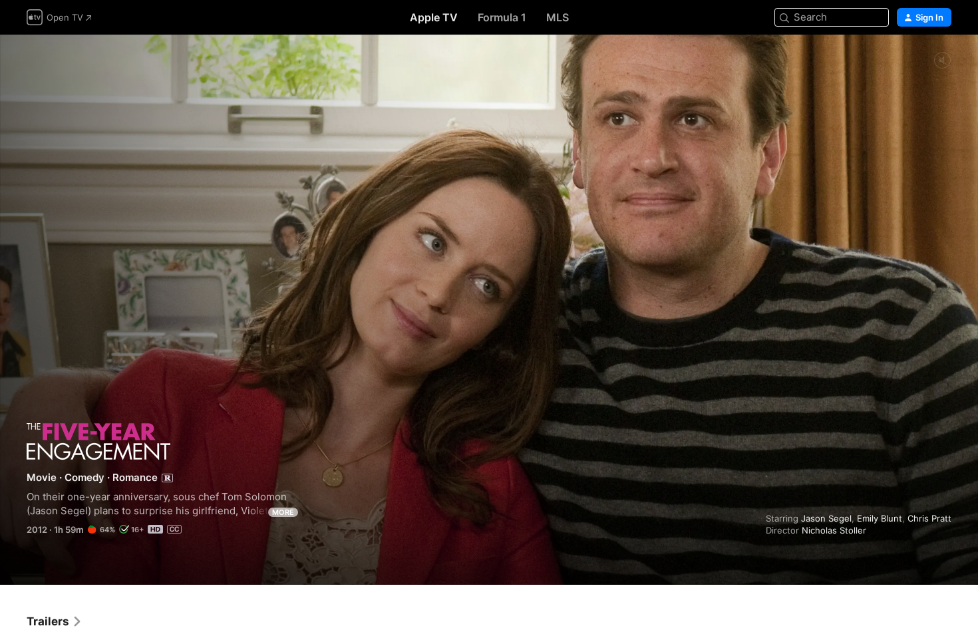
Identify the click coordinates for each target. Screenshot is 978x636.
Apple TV (434, 17)
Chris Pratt (929, 518)
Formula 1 (502, 17)
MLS (557, 17)
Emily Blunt (879, 518)
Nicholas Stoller (834, 530)
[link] (54, 621)
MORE (283, 512)
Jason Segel (826, 518)
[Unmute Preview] (942, 61)
